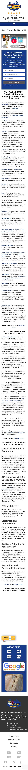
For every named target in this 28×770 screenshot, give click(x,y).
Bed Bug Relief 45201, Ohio (9, 337)
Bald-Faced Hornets (14, 278)
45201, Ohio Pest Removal (14, 93)
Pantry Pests (5, 252)
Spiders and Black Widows (9, 263)
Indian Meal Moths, (6, 254)
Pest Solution (10, 432)
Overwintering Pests (7, 245)
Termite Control (5, 305)
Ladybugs (4, 211)
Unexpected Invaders (7, 229)
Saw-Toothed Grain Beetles (17, 252)
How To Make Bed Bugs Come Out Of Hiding (13, 716)
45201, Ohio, (21, 432)
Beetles (3, 149)
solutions (15, 108)
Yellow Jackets (21, 276)
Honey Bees (4, 279)
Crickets (17, 229)
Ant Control (4, 120)
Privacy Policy (14, 736)
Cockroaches (5, 178)
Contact (6, 584)
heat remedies (5, 402)
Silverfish (10, 231)
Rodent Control (5, 218)
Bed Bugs (4, 131)
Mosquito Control (6, 290)
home (10, 487)
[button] (14, 24)
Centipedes (4, 231)
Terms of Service (14, 739)
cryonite (12, 400)
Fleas (3, 193)
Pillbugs (22, 229)
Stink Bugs (4, 283)
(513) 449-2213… (14, 66)
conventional (17, 400)
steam (7, 400)
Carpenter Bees (17, 169)
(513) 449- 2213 (19, 438)
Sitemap (14, 746)
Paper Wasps (5, 278)
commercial (4, 489)
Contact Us (14, 743)
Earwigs (3, 184)
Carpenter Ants (5, 169)
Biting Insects (5, 274)
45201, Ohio (4, 104)
